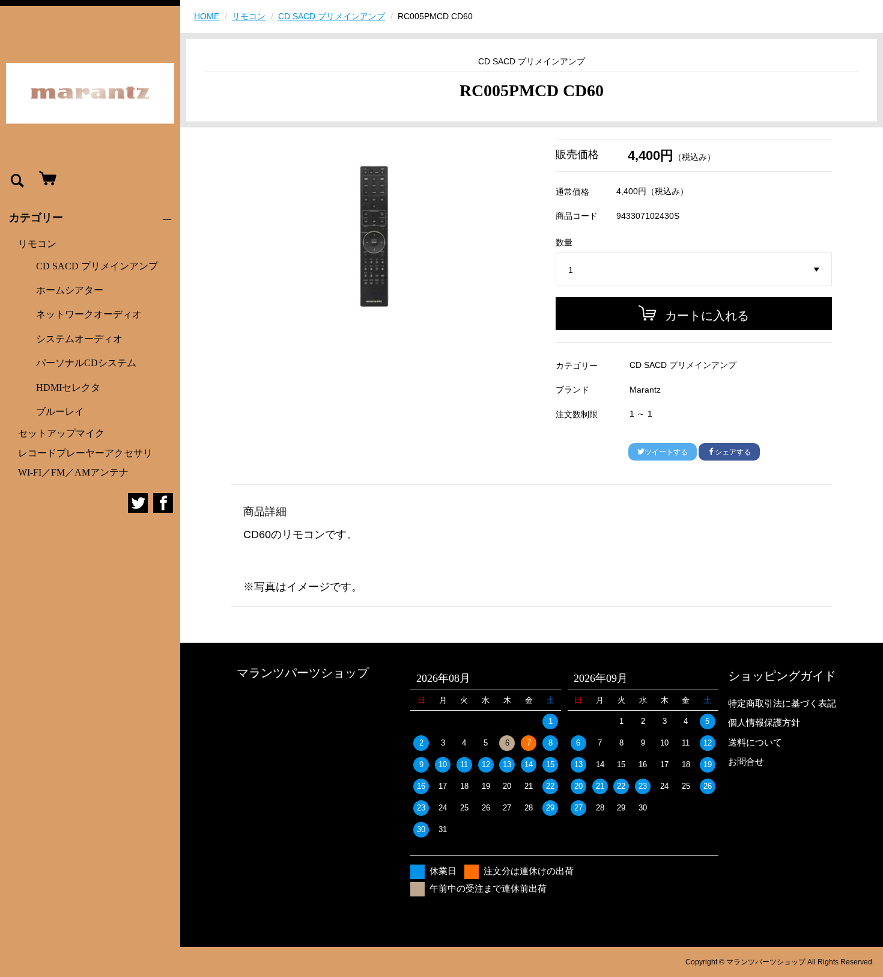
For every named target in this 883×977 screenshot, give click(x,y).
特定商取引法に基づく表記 (782, 703)
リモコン (37, 244)
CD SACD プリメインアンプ (97, 266)
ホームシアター (69, 290)
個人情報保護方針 (764, 722)
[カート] (45, 179)
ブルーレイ (60, 411)
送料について (755, 742)
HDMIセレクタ (68, 387)
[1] (693, 270)
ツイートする (666, 452)
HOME (206, 16)
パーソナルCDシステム (86, 363)
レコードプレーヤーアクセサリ (85, 453)
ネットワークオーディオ (89, 314)
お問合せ (746, 761)
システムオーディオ (79, 339)
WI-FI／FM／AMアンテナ (73, 472)
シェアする (733, 452)
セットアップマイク (61, 433)
